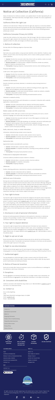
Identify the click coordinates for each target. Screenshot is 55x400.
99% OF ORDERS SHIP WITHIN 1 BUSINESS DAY (21, 343)
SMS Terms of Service (34, 353)
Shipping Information (9, 316)
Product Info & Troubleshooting (12, 318)
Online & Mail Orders (9, 323)
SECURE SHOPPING (46, 341)
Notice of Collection (34, 358)
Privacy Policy (8, 19)
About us (6, 314)
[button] (2, 4)
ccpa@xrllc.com (25, 201)
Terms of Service (8, 328)
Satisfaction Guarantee (9, 370)
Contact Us (7, 309)
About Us (30, 351)
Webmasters (31, 362)
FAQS (4, 351)
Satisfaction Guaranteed (10, 311)
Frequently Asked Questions (11, 321)
